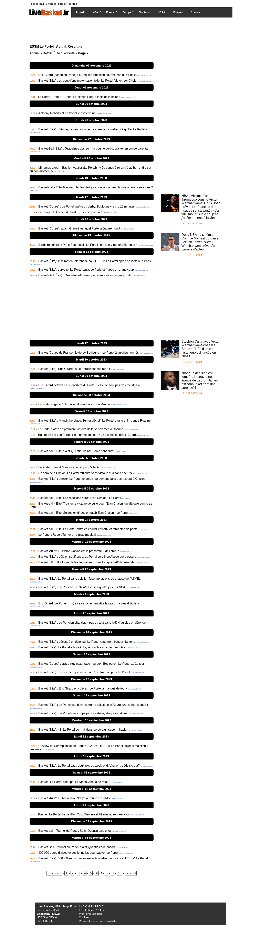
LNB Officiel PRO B (91, 910)
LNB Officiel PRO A (91, 906)
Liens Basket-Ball (48, 910)
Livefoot (51, 3)
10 (119, 873)
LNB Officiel (44, 921)
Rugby (62, 3)
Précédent (54, 873)
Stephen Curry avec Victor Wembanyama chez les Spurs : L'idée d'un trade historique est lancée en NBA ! (200, 349)
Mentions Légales (90, 913)
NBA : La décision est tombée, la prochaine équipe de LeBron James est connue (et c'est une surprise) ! (199, 380)
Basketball (37, 3)
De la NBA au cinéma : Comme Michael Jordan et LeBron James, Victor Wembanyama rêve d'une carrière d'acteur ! (200, 242)
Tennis (73, 3)
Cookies (84, 917)
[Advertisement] (127, 30)
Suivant (131, 873)
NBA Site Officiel (47, 917)
